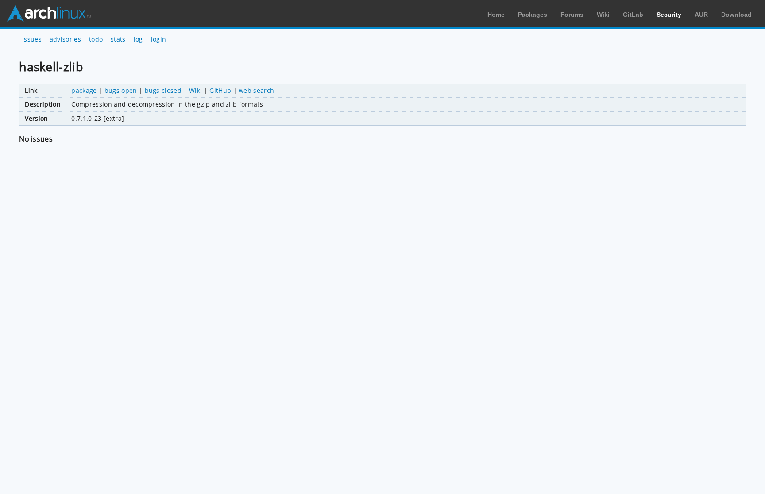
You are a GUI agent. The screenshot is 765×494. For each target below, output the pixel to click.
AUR (701, 14)
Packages (532, 14)
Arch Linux (49, 13)
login (158, 39)
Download (736, 14)
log (138, 39)
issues (32, 39)
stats (118, 39)
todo (96, 39)
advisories (65, 39)
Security (669, 14)
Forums (571, 14)
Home (496, 14)
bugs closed (163, 90)
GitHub (220, 90)
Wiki (603, 14)
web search (256, 90)
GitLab (633, 14)
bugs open (120, 90)
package (84, 90)
